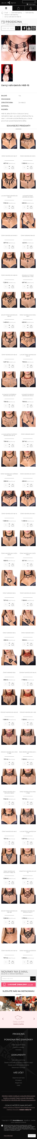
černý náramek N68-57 (28, 434)
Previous (3, 1019)
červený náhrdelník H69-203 (9, 712)
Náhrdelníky (29, 12)
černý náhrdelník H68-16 (12, 17)
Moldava (27, 1107)
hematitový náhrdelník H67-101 (27, 872)
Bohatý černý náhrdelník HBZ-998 (9, 911)
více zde (30, 984)
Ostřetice (9, 1110)
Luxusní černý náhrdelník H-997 (28, 832)
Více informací (8, 1135)
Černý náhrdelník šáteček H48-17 (28, 951)
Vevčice (32, 1107)
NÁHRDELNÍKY (16, 1100)
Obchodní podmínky (18, 1060)
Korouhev (16, 1110)
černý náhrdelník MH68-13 (9, 235)
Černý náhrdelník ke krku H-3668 (28, 792)
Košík (18, 1085)
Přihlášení (18, 1080)
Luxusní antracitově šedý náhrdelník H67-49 (9, 435)
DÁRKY (10, 1096)
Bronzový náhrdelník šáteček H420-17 (28, 911)
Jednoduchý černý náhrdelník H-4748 (28, 276)
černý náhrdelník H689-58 (9, 275)
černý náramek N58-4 (9, 632)
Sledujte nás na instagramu (18, 991)
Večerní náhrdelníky (11, 15)
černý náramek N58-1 (9, 672)
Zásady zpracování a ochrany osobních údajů (18, 1062)
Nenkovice (11, 1107)
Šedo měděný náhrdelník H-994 (27, 752)
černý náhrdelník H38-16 (27, 156)
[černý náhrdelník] (7, 72)
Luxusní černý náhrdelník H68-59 (9, 196)
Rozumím (32, 1136)
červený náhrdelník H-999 (28, 712)
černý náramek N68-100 (28, 235)
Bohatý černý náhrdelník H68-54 (9, 315)
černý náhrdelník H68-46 (9, 513)
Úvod (6, 12)
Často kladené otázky (18, 1045)
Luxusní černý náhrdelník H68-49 (28, 355)
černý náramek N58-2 (9, 593)
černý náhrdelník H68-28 (27, 593)
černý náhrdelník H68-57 (9, 156)
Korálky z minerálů (9, 1098)
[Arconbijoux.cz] (8, 3)
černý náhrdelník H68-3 (9, 831)
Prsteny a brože (21, 1098)
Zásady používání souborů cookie (18, 1065)
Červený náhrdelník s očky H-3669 (9, 752)
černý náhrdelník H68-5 (27, 513)
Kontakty (18, 1050)
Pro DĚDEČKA (6, 1100)
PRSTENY (5, 1096)
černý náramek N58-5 (27, 632)
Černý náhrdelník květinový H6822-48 (9, 872)
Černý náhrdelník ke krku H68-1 (28, 315)
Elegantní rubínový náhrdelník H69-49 (28, 395)
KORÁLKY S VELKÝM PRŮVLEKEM (24, 1096)
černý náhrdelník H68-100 (9, 950)
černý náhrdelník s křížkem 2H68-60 (9, 474)
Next (34, 1019)
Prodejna (17, 22)
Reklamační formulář (18, 1067)
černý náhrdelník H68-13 (27, 474)
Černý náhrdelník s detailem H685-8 (9, 792)
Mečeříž (17, 1107)
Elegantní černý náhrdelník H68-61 (27, 196)
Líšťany (5, 1107)
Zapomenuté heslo (18, 1078)
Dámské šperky (16, 12)
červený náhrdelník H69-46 (27, 672)
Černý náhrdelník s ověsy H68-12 (28, 554)
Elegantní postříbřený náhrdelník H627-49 (9, 395)
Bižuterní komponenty (28, 1100)
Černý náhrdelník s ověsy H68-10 (9, 554)
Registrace (18, 1083)
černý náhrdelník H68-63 (9, 354)
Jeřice (22, 1107)
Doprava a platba (18, 1047)
